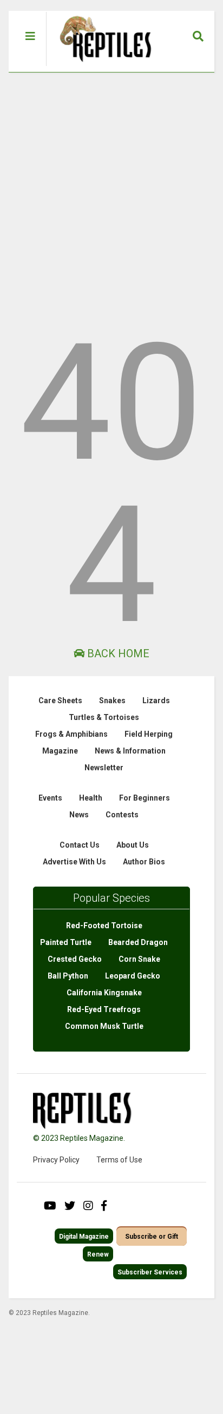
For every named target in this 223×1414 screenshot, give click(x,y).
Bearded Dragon (138, 942)
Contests (122, 814)
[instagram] (88, 1206)
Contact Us (80, 845)
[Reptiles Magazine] (102, 66)
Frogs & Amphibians (71, 734)
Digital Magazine (84, 1236)
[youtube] (50, 1206)
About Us (132, 845)
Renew (98, 1254)
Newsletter (103, 767)
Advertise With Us (74, 861)
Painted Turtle (65, 942)
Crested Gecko (75, 959)
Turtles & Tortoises (104, 717)
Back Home (116, 653)
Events (50, 798)
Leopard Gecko (132, 976)
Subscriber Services (149, 1272)
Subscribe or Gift (151, 1236)
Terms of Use (119, 1159)
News (79, 814)
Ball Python (68, 976)
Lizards (156, 700)
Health (90, 798)
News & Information (130, 750)
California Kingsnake (104, 992)
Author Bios (144, 861)
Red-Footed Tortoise (104, 925)
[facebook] (104, 1206)
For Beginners (144, 798)
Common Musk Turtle (104, 1026)
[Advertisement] (111, 189)
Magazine (60, 750)
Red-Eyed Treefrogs (104, 1009)
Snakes (112, 700)
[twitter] (69, 1206)
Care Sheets (60, 700)
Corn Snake (139, 959)
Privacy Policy (56, 1159)
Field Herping (148, 734)
